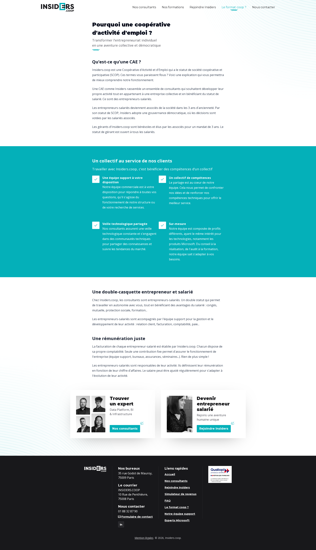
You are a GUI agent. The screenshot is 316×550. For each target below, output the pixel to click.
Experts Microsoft (177, 520)
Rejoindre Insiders (203, 7)
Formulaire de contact (137, 516)
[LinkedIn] (121, 524)
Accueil (170, 474)
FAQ (168, 500)
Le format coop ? (234, 7)
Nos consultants (144, 7)
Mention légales (144, 538)
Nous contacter (263, 7)
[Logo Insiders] (57, 7)
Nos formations (173, 7)
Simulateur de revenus (180, 494)
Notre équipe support (117, 213)
